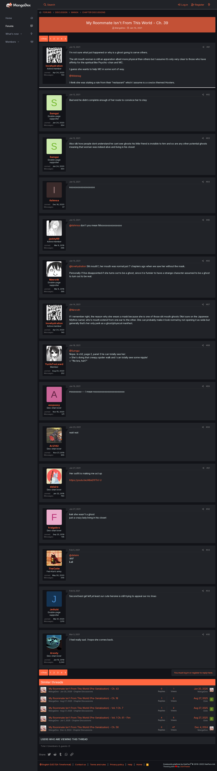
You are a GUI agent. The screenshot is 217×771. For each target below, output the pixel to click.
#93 (208, 550)
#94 (208, 591)
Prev (44, 38)
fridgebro (54, 527)
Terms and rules (98, 764)
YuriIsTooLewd (54, 364)
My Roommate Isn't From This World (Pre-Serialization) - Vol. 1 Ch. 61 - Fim (89, 717)
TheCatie (54, 568)
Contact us (80, 764)
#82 (208, 94)
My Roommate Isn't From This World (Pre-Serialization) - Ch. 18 (83, 698)
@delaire (74, 555)
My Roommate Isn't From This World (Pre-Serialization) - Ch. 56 (84, 727)
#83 (208, 138)
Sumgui (54, 113)
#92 (208, 509)
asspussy (54, 405)
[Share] (203, 47)
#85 (208, 220)
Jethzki (54, 609)
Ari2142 (54, 445)
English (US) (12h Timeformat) (56, 764)
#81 (208, 47)
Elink (205, 701)
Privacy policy (117, 764)
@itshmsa (74, 225)
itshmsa (54, 200)
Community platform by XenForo (189, 764)
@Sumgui (74, 350)
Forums (10, 26)
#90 (208, 427)
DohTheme (185, 766)
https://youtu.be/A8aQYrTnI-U (85, 480)
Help (130, 764)
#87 (208, 304)
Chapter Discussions (83, 691)
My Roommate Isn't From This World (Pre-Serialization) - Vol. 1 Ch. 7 (86, 707)
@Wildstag (75, 75)
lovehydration (54, 65)
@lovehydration (77, 266)
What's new (12, 33)
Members (11, 41)
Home (9, 18)
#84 (208, 182)
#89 (208, 386)
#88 (208, 345)
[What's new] (209, 4)
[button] (21, 34)
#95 (208, 634)
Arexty (54, 653)
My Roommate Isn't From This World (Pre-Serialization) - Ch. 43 (84, 688)
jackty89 (54, 238)
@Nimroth (74, 309)
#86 (208, 261)
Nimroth (54, 279)
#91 (208, 468)
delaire (54, 486)
